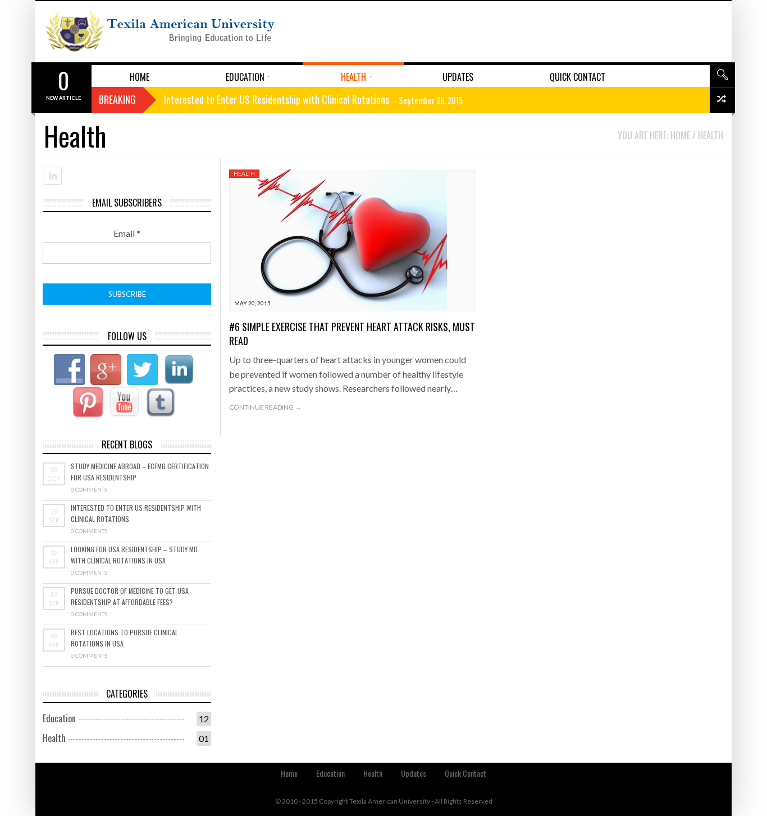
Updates (413, 773)
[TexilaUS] (160, 32)
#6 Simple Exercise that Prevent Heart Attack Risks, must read (352, 333)
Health (244, 173)
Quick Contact (465, 773)
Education (59, 718)
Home (289, 773)
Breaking (117, 99)
